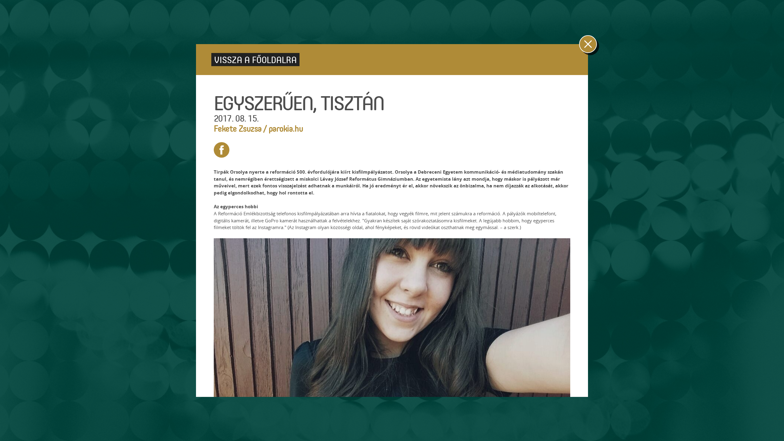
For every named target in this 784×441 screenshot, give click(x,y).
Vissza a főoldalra (255, 59)
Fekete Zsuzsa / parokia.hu (258, 128)
